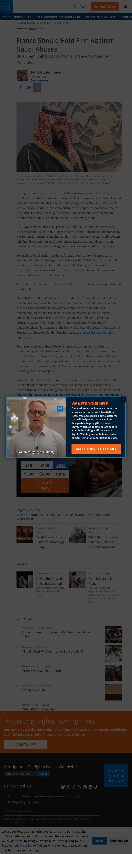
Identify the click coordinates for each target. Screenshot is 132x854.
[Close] (123, 399)
